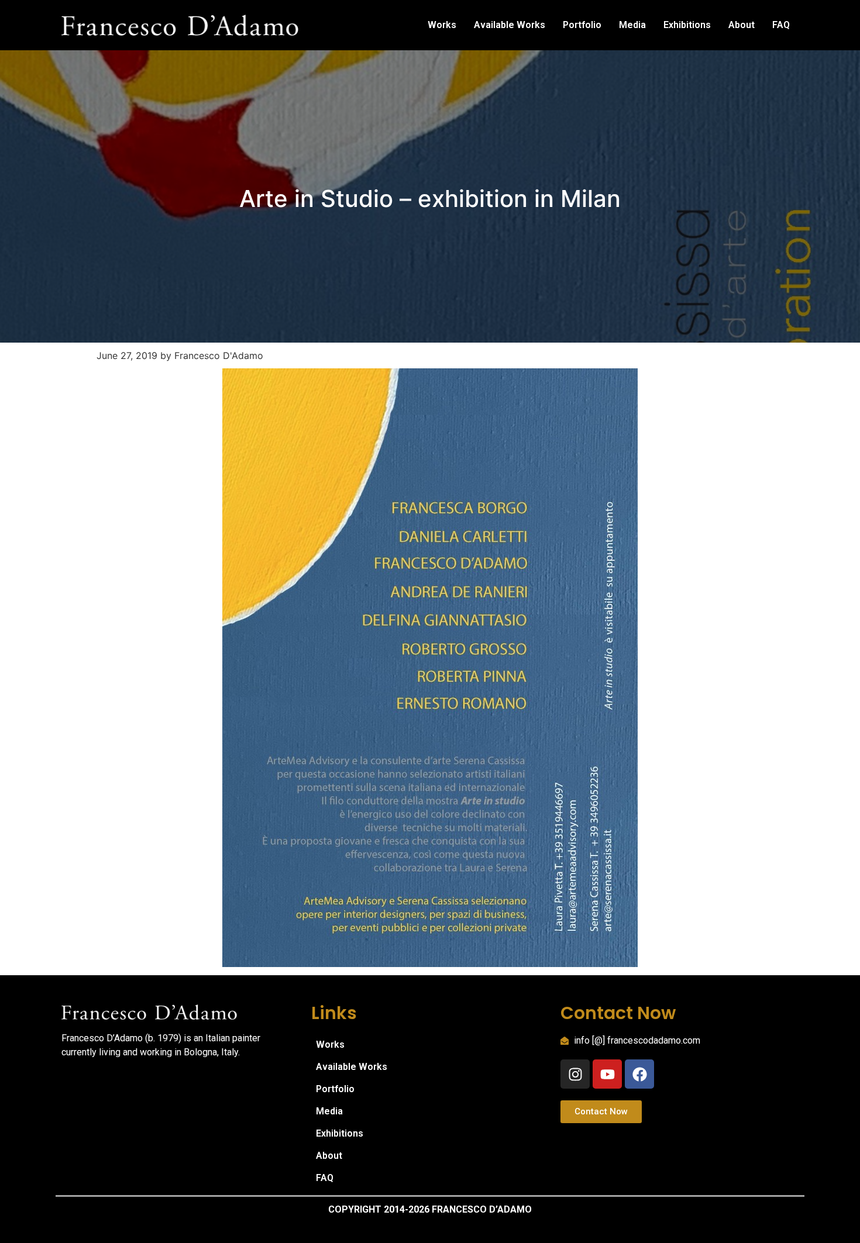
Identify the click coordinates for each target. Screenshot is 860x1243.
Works (442, 24)
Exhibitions (687, 24)
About (741, 24)
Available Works (509, 24)
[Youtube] (607, 1074)
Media (632, 24)
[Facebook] (639, 1074)
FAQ (781, 24)
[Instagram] (575, 1074)
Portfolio (582, 24)
